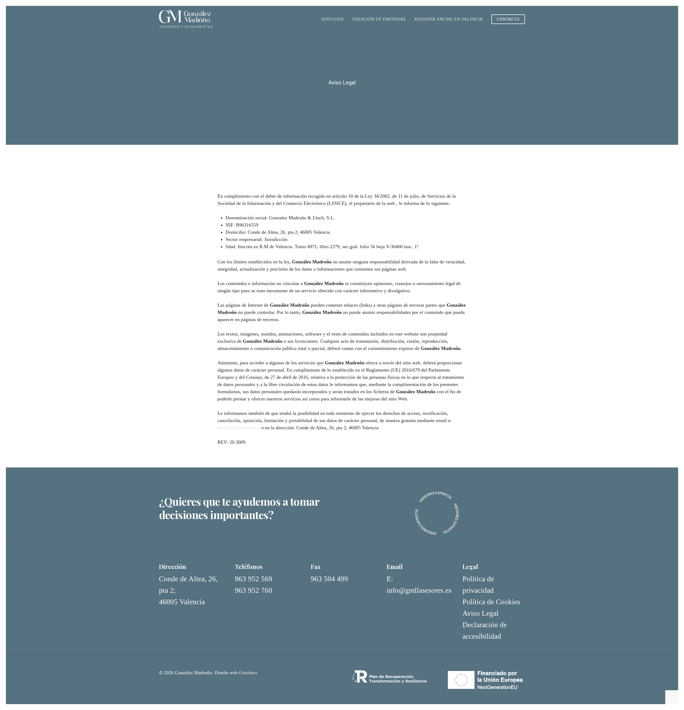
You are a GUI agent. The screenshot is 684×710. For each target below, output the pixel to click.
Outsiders (248, 672)
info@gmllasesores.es (238, 427)
